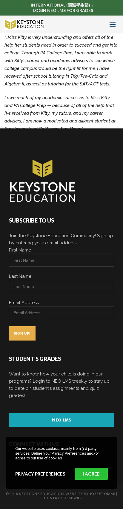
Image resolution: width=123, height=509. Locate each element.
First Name (20, 250)
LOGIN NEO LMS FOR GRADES (63, 10)
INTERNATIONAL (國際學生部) (60, 4)
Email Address (24, 302)
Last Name (20, 276)
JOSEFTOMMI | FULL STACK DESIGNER (78, 495)
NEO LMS (61, 420)
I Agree (91, 473)
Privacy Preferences (40, 473)
